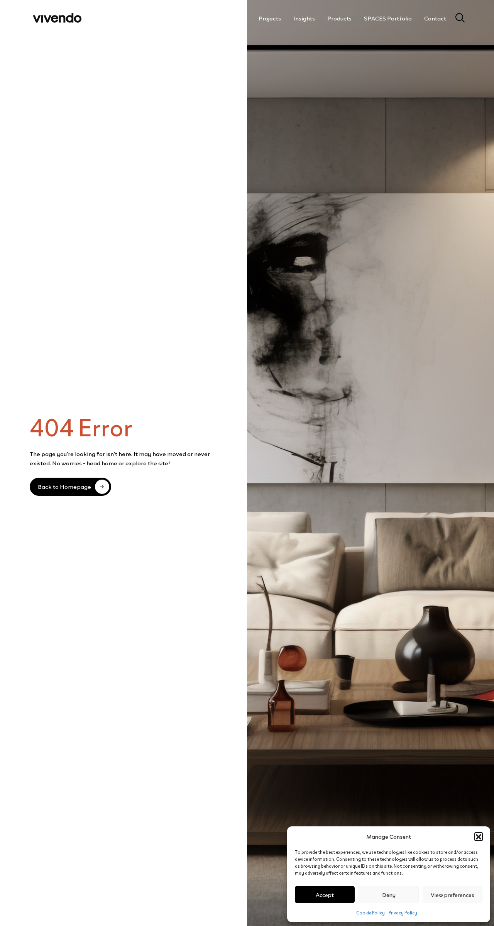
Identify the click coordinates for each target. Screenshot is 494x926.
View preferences (452, 894)
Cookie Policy (370, 912)
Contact (435, 18)
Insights (304, 18)
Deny (389, 894)
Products (339, 18)
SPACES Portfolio (388, 18)
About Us (234, 18)
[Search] (457, 17)
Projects (270, 18)
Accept (325, 894)
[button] (478, 836)
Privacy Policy (403, 912)
